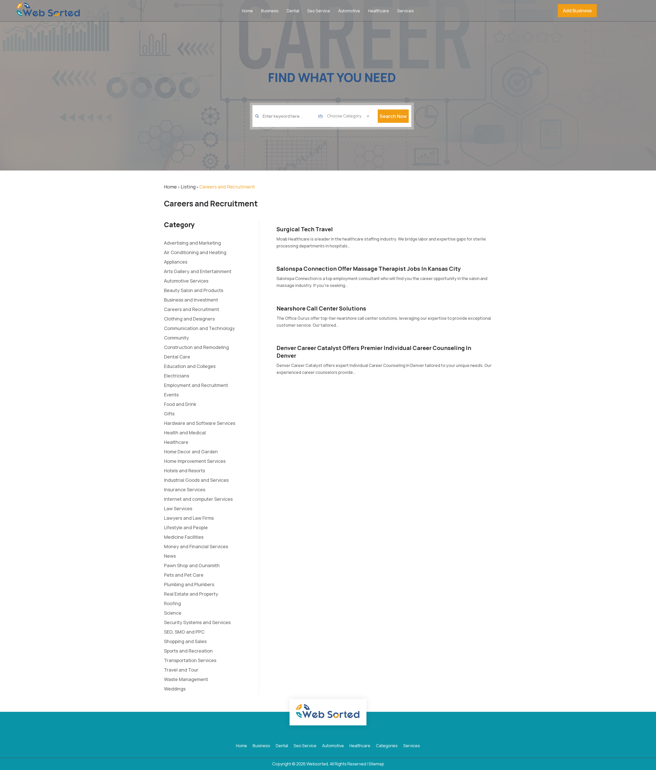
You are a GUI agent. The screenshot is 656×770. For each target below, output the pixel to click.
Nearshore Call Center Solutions (321, 308)
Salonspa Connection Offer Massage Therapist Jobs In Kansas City (368, 269)
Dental (293, 11)
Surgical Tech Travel (304, 229)
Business (270, 11)
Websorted (317, 764)
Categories (387, 746)
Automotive (349, 11)
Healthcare (378, 11)
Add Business (577, 10)
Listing (188, 187)
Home (247, 11)
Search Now (393, 116)
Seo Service (318, 11)
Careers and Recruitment (227, 187)
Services (405, 11)
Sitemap (376, 764)
